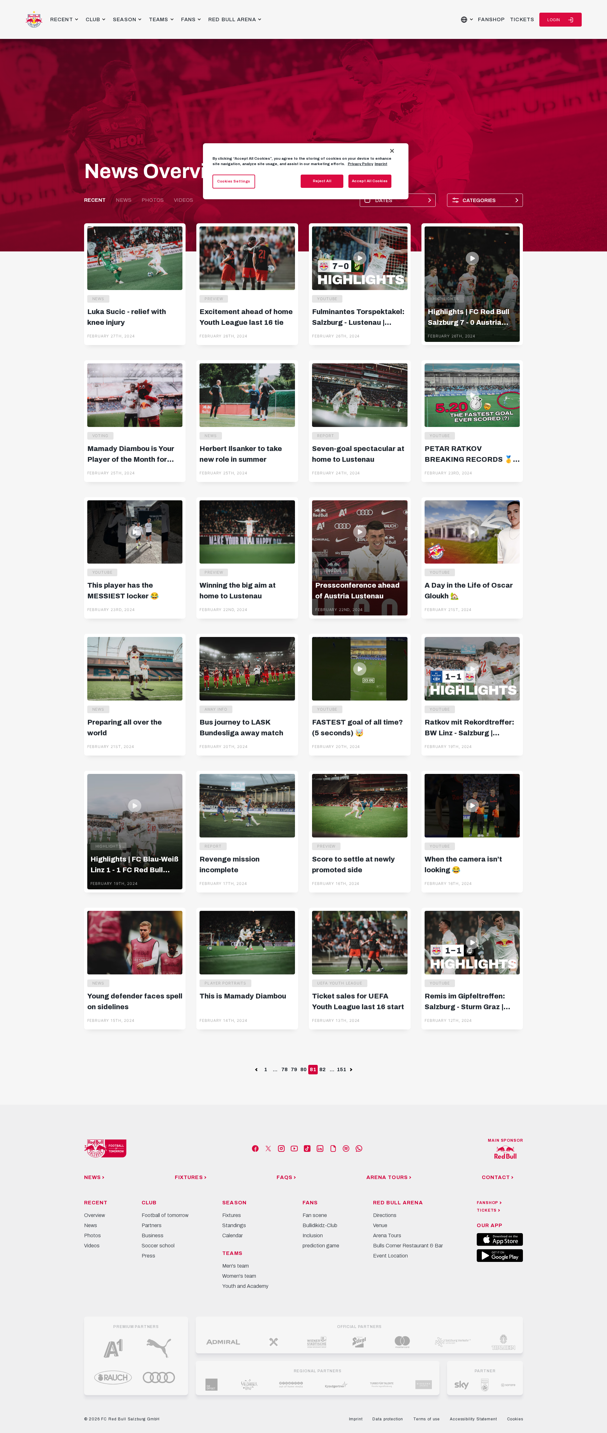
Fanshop (491, 19)
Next (351, 1069)
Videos (183, 200)
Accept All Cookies (370, 181)
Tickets (522, 19)
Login (553, 20)
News (124, 200)
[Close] (392, 151)
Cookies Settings (233, 181)
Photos (153, 200)
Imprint (381, 164)
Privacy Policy (360, 164)
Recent (95, 200)
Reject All (322, 181)
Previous (256, 1069)
